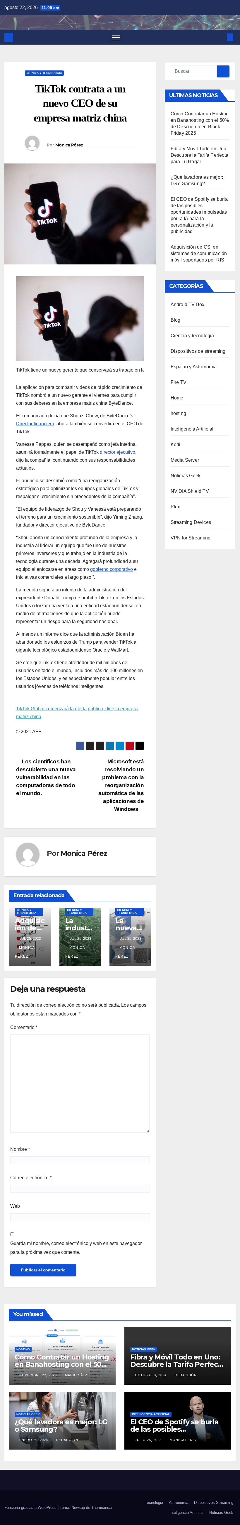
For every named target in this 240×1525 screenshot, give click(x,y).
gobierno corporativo (111, 569)
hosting (178, 413)
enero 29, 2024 (34, 1440)
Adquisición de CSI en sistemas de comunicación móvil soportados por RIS (199, 253)
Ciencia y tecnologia (44, 73)
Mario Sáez (76, 1375)
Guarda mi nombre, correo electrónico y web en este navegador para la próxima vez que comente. (76, 1248)
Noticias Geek (186, 475)
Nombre (20, 1149)
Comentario (23, 1027)
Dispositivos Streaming (213, 1502)
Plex (175, 506)
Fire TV (178, 382)
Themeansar (101, 1507)
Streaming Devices (191, 522)
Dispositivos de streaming (198, 351)
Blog (176, 320)
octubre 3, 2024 (151, 1375)
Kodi (176, 444)
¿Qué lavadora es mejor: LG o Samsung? (61, 1425)
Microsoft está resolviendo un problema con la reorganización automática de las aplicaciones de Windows (121, 785)
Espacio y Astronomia (194, 366)
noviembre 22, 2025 (38, 1375)
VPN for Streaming (190, 537)
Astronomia (178, 1502)
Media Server (185, 460)
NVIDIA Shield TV (190, 491)
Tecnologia (154, 1502)
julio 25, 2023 (149, 1440)
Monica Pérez (69, 145)
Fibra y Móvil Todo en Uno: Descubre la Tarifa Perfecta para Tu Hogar (199, 155)
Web (15, 1206)
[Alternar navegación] (116, 37)
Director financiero (35, 423)
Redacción (186, 1375)
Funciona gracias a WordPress (31, 1507)
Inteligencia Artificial (192, 428)
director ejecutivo (117, 452)
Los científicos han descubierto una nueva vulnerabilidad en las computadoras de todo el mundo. (46, 777)
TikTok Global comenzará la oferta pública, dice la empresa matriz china (77, 712)
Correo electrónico (31, 1177)
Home (177, 397)
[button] (220, 37)
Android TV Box (188, 304)
